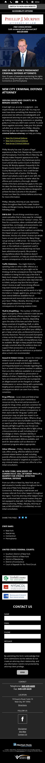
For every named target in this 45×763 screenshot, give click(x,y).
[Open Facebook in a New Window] (22, 719)
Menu (37, 2)
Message (8, 641)
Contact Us (22, 734)
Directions (22, 705)
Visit (22, 2)
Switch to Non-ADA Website (23, 6)
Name (6, 614)
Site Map (22, 731)
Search (27, 2)
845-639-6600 (22, 31)
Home (5, 2)
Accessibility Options (22, 11)
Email (17, 2)
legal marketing (20, 751)
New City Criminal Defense (16, 138)
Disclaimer (22, 729)
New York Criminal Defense (17, 141)
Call (11, 2)
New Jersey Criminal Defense (17, 143)
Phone (7, 632)
